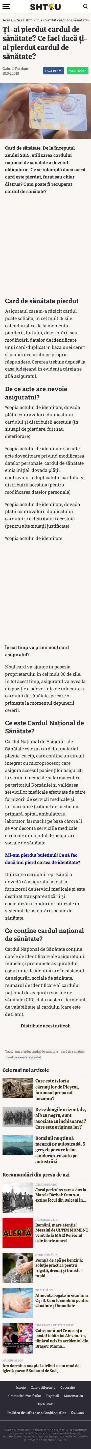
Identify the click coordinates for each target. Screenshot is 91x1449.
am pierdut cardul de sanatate (36, 1051)
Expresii (52, 1395)
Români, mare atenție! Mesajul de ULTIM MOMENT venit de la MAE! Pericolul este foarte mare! (61, 1232)
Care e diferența (43, 1387)
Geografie (67, 1387)
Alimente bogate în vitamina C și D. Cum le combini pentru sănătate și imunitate (61, 1301)
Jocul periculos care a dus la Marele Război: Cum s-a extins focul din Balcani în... (60, 1195)
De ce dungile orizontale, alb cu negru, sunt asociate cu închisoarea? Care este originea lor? (60, 1118)
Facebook (53, 71)
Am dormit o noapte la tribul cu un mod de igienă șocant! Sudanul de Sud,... (41, 1368)
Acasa (8, 20)
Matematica (73, 1395)
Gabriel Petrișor (16, 68)
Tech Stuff (45, 1404)
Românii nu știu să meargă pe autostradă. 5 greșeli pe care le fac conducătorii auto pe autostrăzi (60, 1150)
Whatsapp (77, 71)
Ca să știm (24, 20)
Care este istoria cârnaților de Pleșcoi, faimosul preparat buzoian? (57, 1089)
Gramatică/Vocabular (24, 1395)
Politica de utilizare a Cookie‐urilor (36, 1412)
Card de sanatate (72, 1051)
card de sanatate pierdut (24, 1057)
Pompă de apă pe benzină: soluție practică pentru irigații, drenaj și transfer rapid (59, 1268)
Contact (77, 1412)
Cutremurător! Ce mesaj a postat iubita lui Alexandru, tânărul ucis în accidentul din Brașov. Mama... (61, 1338)
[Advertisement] (45, 247)
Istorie (21, 1387)
